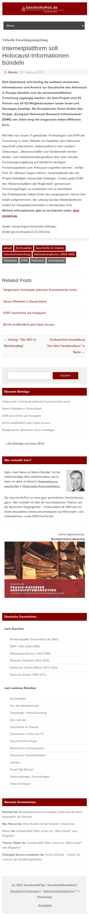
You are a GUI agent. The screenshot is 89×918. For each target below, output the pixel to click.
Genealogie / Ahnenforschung (28, 712)
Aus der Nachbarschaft (24, 705)
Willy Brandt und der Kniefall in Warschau (49, 824)
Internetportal (56, 260)
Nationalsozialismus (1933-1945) (54, 254)
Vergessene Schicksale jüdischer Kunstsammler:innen (40, 289)
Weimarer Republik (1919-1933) (29, 660)
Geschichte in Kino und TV (27, 734)
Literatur (15, 762)
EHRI (24, 260)
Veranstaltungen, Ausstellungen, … (32, 776)
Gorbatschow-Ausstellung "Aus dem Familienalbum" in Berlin (65, 346)
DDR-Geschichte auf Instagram (24, 313)
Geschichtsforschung (17, 254)
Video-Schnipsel (20, 783)
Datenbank (10, 260)
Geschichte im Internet (50, 248)
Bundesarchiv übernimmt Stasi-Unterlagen (28, 430)
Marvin (12, 72)
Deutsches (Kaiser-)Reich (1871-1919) (33, 667)
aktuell (8, 248)
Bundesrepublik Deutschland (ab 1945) (34, 639)
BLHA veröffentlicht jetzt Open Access (28, 324)
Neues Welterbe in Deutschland (24, 301)
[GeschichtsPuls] (44, 14)
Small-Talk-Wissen (21, 769)
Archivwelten (24, 248)
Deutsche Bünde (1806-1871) (28, 674)
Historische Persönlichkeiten (28, 755)
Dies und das (18, 720)
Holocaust (38, 260)
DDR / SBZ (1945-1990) (25, 646)
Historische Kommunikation (27, 748)
